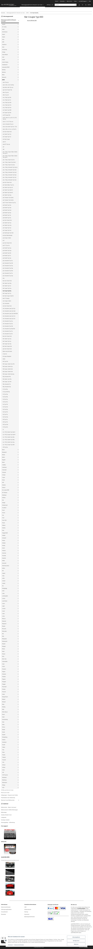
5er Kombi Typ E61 (7, 253)
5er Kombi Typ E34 (7, 248)
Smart (3, 732)
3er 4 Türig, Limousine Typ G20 (9, 179)
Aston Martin (5, 54)
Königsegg (4, 588)
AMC (3, 42)
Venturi (3, 764)
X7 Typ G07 (5, 427)
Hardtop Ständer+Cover (6, 814)
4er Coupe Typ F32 (7, 227)
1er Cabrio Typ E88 (7, 110)
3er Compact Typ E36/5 (8, 197)
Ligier (3, 606)
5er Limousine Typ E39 (8, 268)
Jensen (3, 580)
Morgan (4, 646)
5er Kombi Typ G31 (7, 258)
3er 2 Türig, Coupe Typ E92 (9, 164)
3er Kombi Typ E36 (7, 207)
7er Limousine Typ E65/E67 (9, 328)
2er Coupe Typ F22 (7, 136)
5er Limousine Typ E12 (8, 260)
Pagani (3, 671)
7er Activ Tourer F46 (7, 306)
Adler (3, 29)
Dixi (3, 500)
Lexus (3, 603)
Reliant (3, 699)
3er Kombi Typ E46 (7, 210)
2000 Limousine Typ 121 (8, 124)
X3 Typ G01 (5, 401)
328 (3, 149)
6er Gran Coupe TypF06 (8, 295)
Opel (3, 664)
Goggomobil (5, 532)
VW (3, 772)
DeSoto (3, 497)
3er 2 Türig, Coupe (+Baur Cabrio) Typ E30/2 (10, 152)
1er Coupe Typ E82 (7, 112)
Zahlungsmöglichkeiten (6, 909)
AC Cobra (4, 26)
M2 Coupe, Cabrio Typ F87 (8, 364)
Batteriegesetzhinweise (29, 916)
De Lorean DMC (5, 490)
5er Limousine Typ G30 (8, 275)
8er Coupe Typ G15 (7, 343)
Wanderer (4, 777)
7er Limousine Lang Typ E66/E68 (10, 313)
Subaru (3, 739)
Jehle (3, 578)
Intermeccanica (5, 565)
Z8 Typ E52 (5, 447)
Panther (4, 676)
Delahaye (4, 495)
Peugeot (4, 681)
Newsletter (3, 914)
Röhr (3, 709)
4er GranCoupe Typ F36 (8, 232)
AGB (25, 907)
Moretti (3, 643)
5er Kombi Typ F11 (7, 255)
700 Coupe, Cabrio (7, 300)
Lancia (3, 598)
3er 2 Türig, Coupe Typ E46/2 (9, 162)
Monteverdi (4, 641)
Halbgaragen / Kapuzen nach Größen (9, 795)
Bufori (3, 457)
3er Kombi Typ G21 (7, 217)
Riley (3, 704)
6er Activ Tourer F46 (7, 280)
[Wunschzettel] (82, 4)
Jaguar (3, 573)
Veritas (3, 767)
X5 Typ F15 (5, 414)
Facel (3, 510)
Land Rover (4, 601)
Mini (3, 636)
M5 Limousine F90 (7, 386)
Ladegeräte (3, 817)
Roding (3, 706)
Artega (3, 52)
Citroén (3, 474)
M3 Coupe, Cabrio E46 (8, 371)
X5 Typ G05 (5, 416)
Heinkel (3, 543)
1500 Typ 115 (6, 82)
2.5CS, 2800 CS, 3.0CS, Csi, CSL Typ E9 (10, 118)
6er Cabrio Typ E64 (7, 283)
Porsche (4, 691)
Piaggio (4, 684)
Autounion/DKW (5, 67)
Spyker (3, 734)
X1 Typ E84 (5, 389)
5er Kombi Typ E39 (7, 250)
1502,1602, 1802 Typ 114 (8, 87)
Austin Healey (5, 62)
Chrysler (4, 472)
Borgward (4, 452)
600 (3, 278)
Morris (3, 648)
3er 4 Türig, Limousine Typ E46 (9, 172)
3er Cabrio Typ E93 (7, 195)
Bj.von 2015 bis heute (7, 351)
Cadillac (4, 464)
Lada (3, 593)
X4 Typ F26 (5, 404)
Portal (56, 1)
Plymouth (4, 686)
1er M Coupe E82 (6, 115)
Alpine (3, 36)
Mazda (3, 626)
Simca (3, 727)
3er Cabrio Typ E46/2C (8, 192)
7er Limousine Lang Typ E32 (9, 308)
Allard (3, 34)
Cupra (3, 477)
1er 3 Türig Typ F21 (7, 100)
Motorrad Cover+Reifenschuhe (7, 800)
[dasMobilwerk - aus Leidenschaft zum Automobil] (9, 5)
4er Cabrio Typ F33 (7, 222)
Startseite (62, 1)
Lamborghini (5, 595)
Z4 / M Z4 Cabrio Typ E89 (8, 439)
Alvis (3, 39)
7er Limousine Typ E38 (8, 326)
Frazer (3, 522)
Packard (4, 669)
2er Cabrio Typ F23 (7, 134)
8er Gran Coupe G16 (7, 346)
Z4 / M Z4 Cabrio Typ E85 (8, 437)
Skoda (3, 729)
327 (3, 146)
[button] (79, 4)
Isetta (4, 358)
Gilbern (3, 525)
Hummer (4, 553)
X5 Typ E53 (5, 409)
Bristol (3, 454)
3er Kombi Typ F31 (7, 215)
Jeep (3, 575)
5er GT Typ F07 (6, 245)
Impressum (26, 914)
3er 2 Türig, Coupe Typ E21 (9, 159)
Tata (3, 749)
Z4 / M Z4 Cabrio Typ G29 (8, 442)
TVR (3, 762)
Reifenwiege (4, 812)
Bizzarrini (4, 77)
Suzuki (3, 744)
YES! (3, 787)
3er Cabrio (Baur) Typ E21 (8, 184)
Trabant (4, 757)
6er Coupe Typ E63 (7, 290)
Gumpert (4, 537)
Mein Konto (69, 1)
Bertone (4, 72)
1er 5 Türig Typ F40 (7, 107)
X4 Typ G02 (5, 406)
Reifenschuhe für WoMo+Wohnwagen (9, 809)
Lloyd (3, 611)
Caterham (4, 467)
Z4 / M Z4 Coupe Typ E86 (8, 444)
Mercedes (4, 631)
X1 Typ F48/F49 (6, 391)
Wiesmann (4, 782)
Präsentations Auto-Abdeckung (8, 797)
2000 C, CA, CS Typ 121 (8, 121)
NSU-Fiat (4, 659)
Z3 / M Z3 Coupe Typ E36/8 (9, 434)
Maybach (4, 623)
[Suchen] (75, 5)
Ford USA (4, 520)
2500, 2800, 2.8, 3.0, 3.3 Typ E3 (9, 129)
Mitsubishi (4, 638)
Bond (3, 449)
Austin (3, 59)
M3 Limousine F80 (7, 376)
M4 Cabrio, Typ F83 (7, 379)
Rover (3, 714)
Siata (3, 724)
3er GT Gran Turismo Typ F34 (9, 202)
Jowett (3, 583)
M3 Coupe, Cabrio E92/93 (8, 374)
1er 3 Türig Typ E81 (7, 97)
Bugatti (3, 459)
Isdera (3, 568)
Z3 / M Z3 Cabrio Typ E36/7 (9, 432)
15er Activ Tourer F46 (7, 89)
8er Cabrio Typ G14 (7, 338)
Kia (3, 585)
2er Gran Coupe (6, 139)
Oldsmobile (4, 661)
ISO (3, 570)
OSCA (3, 666)
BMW (3, 79)
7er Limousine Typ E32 (8, 323)
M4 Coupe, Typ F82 (7, 381)
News (75, 1)
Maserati (4, 621)
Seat (3, 722)
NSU (3, 656)
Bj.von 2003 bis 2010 (32, 20)
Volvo (3, 769)
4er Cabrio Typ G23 (7, 225)
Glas (3, 530)
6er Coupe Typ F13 (7, 293)
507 (3, 240)
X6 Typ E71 (5, 419)
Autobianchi (4, 64)
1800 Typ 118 (6, 94)
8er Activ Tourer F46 (7, 336)
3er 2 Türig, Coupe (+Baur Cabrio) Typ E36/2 (10, 156)
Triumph (4, 759)
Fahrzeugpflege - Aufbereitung (8, 822)
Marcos (3, 618)
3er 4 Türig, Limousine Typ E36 (9, 169)
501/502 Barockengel (7, 235)
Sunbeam (4, 742)
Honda (3, 545)
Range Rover (5, 696)
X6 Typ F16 (5, 422)
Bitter (3, 74)
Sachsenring (5, 719)
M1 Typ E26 (5, 361)
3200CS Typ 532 (6, 144)
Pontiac (4, 689)
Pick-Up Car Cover (5, 792)
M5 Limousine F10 (7, 384)
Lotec (3, 613)
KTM (3, 590)
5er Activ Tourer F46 (7, 242)
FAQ (90, 1)
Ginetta (3, 527)
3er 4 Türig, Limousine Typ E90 (9, 174)
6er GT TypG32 (6, 298)
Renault (4, 701)
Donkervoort (5, 505)
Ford (3, 517)
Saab (3, 717)
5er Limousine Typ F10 (8, 273)
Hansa (3, 540)
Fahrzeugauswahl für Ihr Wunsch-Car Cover (8, 20)
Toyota (3, 754)
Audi (3, 57)
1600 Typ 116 (6, 92)
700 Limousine (6, 303)
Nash (3, 651)
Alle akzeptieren (76, 937)
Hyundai (4, 555)
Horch (3, 548)
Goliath (3, 535)
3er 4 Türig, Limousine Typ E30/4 (10, 167)
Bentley (4, 69)
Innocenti (4, 563)
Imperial (4, 558)
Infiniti (3, 560)
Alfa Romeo (4, 31)
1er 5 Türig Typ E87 (7, 102)
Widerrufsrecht (27, 909)
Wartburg (4, 780)
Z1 (3, 429)
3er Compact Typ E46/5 (8, 200)
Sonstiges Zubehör (5, 819)
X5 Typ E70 (5, 411)
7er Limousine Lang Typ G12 (9, 318)
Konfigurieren (76, 940)
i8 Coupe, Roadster (7, 356)
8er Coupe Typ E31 (7, 341)
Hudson (4, 550)
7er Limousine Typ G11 (8, 333)
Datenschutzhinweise (5, 907)
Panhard (4, 674)
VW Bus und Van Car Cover (7, 790)
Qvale (3, 694)
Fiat (3, 515)
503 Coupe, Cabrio (7, 237)
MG (3, 633)
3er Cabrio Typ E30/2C (8, 187)
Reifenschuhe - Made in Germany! (8, 807)
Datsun (3, 487)
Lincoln (3, 608)
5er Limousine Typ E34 (8, 265)
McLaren (4, 628)
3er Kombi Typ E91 (7, 212)
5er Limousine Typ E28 (8, 263)
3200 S (4, 141)
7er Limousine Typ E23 (8, 321)
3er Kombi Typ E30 (7, 205)
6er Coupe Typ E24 (7, 288)
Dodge (3, 502)
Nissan (3, 653)
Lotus (3, 616)
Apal (3, 47)
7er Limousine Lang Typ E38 (9, 311)
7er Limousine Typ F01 (8, 331)
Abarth (3, 24)
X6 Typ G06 (5, 424)
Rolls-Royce (5, 711)
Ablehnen (76, 944)
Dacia (3, 479)
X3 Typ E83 (5, 396)
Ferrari (3, 512)
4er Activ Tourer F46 (7, 220)
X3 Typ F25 (5, 399)
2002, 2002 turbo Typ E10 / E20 (10, 126)
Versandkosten (4, 911)
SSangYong (4, 737)
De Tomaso (4, 492)
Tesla (3, 752)
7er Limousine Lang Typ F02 (9, 316)
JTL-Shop (86, 947)
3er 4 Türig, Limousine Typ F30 (9, 177)
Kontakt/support (83, 1)
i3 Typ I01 (5, 353)
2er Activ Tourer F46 (7, 131)
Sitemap (26, 911)
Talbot (3, 747)
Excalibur (4, 507)
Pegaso (4, 679)
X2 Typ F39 (5, 394)
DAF (3, 482)
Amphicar (4, 44)
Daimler (4, 485)
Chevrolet (4, 469)
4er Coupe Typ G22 (7, 230)
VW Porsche (5, 775)
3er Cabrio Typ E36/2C (8, 190)
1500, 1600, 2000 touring (8, 84)
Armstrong (4, 49)
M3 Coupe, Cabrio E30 (8, 366)
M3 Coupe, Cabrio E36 (8, 369)
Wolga (3, 785)
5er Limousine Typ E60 (8, 270)
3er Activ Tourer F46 (7, 182)
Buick (3, 462)
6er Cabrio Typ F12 (7, 285)
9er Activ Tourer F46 (7, 348)
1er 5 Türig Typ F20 (7, 105)
